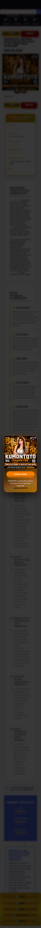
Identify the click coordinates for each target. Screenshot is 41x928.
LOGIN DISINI (20, 474)
